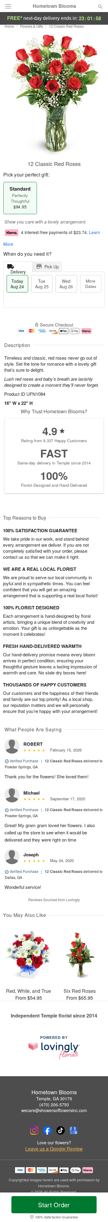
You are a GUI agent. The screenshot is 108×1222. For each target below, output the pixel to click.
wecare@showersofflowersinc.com (54, 1110)
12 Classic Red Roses (63, 761)
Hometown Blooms (54, 6)
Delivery (18, 270)
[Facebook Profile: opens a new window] (47, 1130)
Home (9, 26)
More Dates (90, 283)
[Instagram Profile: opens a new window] (34, 1130)
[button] (95, 1208)
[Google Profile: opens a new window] (74, 1130)
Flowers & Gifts (31, 26)
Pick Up (51, 267)
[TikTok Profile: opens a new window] (60, 1130)
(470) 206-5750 (54, 1105)
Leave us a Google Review (54, 1148)
